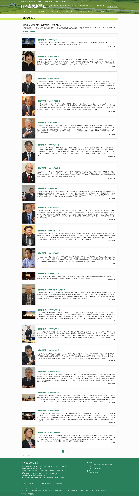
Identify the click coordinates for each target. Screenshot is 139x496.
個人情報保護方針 (60, 483)
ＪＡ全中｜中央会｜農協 (94, 490)
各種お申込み (50, 483)
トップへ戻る (25, 455)
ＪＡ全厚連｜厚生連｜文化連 (71, 490)
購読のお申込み (112, 6)
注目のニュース (28, 11)
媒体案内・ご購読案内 (29, 32)
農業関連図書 (57, 1)
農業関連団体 (103, 490)
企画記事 (41, 11)
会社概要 (64, 1)
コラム (113, 11)
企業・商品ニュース (85, 11)
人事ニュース (69, 11)
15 (71, 451)
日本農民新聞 (24, 1)
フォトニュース (55, 11)
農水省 (27, 490)
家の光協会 (81, 490)
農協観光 (86, 490)
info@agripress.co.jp (96, 472)
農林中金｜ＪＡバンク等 (47, 490)
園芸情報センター (47, 1)
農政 (23, 490)
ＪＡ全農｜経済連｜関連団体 (35, 490)
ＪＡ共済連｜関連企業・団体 (59, 490)
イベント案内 (101, 11)
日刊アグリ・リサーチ (35, 1)
